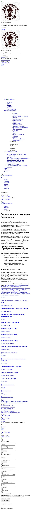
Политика (3, 402)
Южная (17, 295)
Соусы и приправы (18, 134)
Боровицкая (25, 285)
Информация (24, 401)
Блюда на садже (17, 124)
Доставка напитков (7, 385)
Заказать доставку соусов (9, 372)
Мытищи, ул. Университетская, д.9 (10, 412)
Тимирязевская (23, 292)
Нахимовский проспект (7, 289)
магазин (6, 171)
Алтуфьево (8, 285)
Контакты (9, 107)
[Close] (1, 507)
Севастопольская (5, 292)
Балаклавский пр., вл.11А (8, 407)
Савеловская (22, 290)
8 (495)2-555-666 (5, 62)
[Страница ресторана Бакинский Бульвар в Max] (15, 95)
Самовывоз (10, 508)
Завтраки (15, 113)
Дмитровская (4, 288)
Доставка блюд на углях (9, 334)
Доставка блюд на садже (9, 340)
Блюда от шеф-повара (19, 138)
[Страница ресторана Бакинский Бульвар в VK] (2, 65)
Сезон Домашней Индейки (20, 127)
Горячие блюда (17, 123)
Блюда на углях (17, 129)
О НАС (6, 179)
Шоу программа (11, 109)
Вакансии (9, 106)
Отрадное (16, 289)
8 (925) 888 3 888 (5, 199)
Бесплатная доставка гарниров (11, 366)
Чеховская (11, 295)
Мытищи (9, 157)
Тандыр (15, 130)
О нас (5, 99)
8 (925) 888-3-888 (5, 60)
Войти (2, 64)
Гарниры (15, 131)
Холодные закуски (18, 119)
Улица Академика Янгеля (13, 293)
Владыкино (19, 286)
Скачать (3, 29)
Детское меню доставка (9, 353)
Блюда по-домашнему (19, 126)
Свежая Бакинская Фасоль (20, 116)
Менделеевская (12, 288)
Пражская (16, 290)
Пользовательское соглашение (14, 402)
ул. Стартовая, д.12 (6, 409)
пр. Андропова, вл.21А (7, 408)
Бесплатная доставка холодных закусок (14, 308)
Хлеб (14, 133)
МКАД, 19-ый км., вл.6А (7, 411)
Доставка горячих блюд (9, 328)
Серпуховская (14, 292)
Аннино (13, 285)
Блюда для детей (17, 140)
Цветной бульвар (25, 293)
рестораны (7, 182)
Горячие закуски (17, 120)
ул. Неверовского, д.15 (7, 405)
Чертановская (4, 295)
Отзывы (9, 105)
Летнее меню (17, 114)
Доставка (6, 110)
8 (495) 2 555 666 (5, 196)
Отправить (3, 462)
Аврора (15, 160)
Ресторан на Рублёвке (13, 164)
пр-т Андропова (18, 158)
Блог (8, 103)
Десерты (15, 136)
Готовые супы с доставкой (10, 322)
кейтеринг (6, 169)
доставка (6, 181)
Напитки (15, 137)
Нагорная (27, 288)
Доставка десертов (7, 397)
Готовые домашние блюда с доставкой (14, 346)
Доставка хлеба (6, 391)
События (9, 102)
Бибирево (19, 285)
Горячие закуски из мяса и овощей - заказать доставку (13, 315)
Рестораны (7, 151)
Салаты (15, 117)
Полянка (10, 290)
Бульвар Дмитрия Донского (8, 286)
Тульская (3, 293)
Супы (14, 122)
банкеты (6, 168)
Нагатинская (20, 288)
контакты (6, 188)
